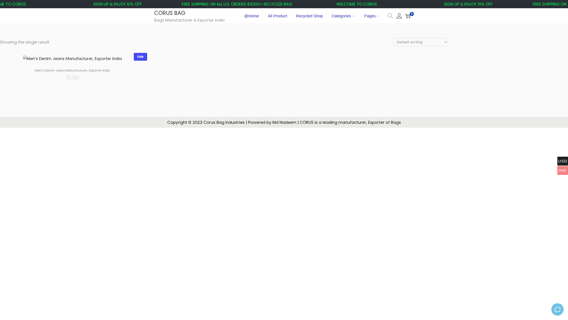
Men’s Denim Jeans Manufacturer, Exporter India (72, 70)
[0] (407, 16)
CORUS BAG (169, 13)
